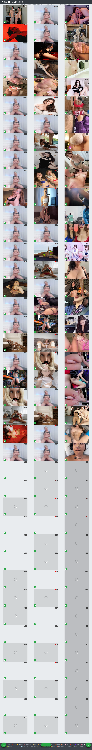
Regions (41, 748)
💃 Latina (14, 744)
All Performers (52, 748)
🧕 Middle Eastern (27, 744)
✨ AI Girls (39, 746)
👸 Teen (40, 744)
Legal (56, 748)
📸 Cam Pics (74, 746)
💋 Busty (72, 744)
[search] (88, 745)
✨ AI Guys (53, 746)
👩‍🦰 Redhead (57, 744)
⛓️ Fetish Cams (32, 746)
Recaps (48, 748)
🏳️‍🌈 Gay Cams (9, 746)
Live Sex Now (46, 745)
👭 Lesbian (77, 744)
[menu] (3, 745)
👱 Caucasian (20, 744)
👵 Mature (35, 744)
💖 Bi (82, 744)
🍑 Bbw (62, 744)
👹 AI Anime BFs (60, 746)
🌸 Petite (67, 744)
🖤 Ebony (9, 744)
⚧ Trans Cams (16, 746)
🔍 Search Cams (82, 746)
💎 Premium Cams (24, 746)
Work (45, 748)
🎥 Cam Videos (68, 746)
